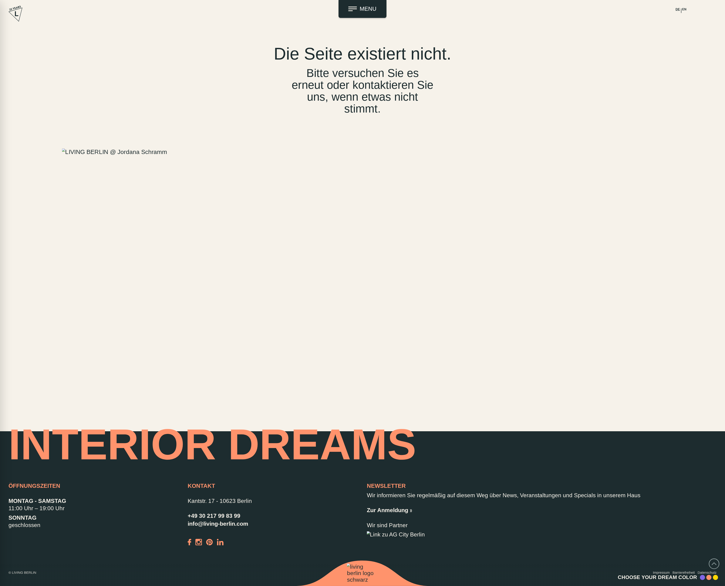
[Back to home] (362, 573)
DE (678, 9)
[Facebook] (189, 542)
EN (684, 9)
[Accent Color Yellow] (715, 577)
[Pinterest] (209, 542)
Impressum (661, 573)
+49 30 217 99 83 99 (214, 516)
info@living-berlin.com (218, 524)
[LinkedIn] (220, 542)
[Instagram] (198, 542)
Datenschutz (707, 573)
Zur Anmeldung (387, 510)
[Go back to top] (714, 563)
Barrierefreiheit (684, 573)
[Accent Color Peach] (708, 577)
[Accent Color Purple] (702, 577)
